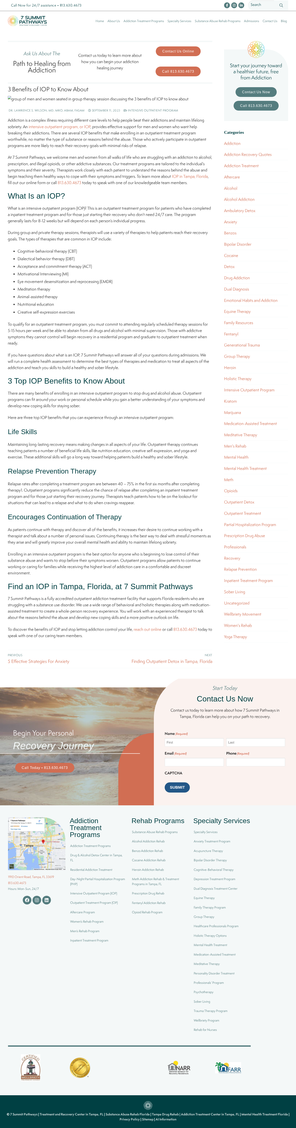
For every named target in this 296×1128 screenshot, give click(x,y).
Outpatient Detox (239, 502)
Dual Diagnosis (236, 289)
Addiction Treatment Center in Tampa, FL (210, 1114)
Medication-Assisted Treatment (250, 423)
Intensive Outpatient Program (152, 110)
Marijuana (232, 412)
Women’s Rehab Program (87, 921)
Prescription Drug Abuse (244, 535)
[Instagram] (234, 5)
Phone (237, 753)
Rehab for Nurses (205, 1030)
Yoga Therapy (235, 636)
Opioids (230, 490)
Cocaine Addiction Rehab (149, 860)
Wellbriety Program (206, 1020)
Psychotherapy (203, 992)
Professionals (235, 546)
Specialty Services (206, 832)
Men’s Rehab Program (84, 931)
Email (175, 753)
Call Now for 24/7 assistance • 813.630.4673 (46, 5)
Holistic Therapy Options (210, 935)
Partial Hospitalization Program (250, 524)
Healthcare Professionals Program (216, 926)
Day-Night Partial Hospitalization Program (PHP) (97, 881)
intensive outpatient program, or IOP (59, 126)
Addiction (232, 143)
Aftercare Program (82, 912)
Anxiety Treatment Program (212, 841)
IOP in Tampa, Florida (190, 176)
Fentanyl (231, 334)
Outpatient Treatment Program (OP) (94, 903)
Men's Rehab (235, 446)
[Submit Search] (281, 5)
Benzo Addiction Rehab (147, 851)
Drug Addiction (237, 277)
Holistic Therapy (238, 378)
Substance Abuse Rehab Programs (155, 832)
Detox (229, 266)
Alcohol (230, 188)
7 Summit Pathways (24, 1114)
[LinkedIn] (241, 5)
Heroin (230, 367)
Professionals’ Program (209, 983)
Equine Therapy (237, 311)
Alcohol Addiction (239, 199)
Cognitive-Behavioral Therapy (214, 870)
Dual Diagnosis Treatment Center (215, 888)
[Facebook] (227, 5)
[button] (178, 51)
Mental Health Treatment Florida (265, 1114)
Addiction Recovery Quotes (248, 154)
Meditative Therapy (240, 434)
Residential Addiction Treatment (91, 870)
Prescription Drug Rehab (148, 893)
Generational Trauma (242, 345)
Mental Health (236, 457)
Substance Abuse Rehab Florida (128, 1114)
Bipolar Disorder (237, 244)
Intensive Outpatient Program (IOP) (93, 893)
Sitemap (148, 1119)
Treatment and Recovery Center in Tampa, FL (72, 1114)
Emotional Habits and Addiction (251, 300)
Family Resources (238, 322)
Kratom (230, 401)
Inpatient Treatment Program (248, 580)
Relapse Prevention (240, 569)
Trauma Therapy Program (211, 1011)
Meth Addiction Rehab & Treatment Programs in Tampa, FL (155, 881)
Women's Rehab (238, 625)
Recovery (232, 558)
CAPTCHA (173, 772)
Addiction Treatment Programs (90, 846)
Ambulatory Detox (239, 210)
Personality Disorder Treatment (214, 973)
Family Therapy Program (210, 907)
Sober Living (234, 591)
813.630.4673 (69, 182)
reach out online (147, 629)
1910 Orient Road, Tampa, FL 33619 (31, 877)
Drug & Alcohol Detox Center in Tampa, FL (96, 857)
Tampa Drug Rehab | (166, 1114)
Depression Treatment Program (214, 879)
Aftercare (232, 177)
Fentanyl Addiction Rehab (149, 903)
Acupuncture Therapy (208, 851)
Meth (228, 479)
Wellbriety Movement (242, 614)
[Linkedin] (46, 900)
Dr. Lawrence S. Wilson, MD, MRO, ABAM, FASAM (46, 110)
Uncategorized (236, 603)
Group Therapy (237, 356)
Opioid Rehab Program (147, 912)
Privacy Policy (130, 1119)
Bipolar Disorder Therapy (210, 860)
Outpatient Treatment (242, 513)
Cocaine (231, 255)
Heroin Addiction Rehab (148, 870)
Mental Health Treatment (245, 468)
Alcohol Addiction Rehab (148, 841)
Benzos (230, 232)
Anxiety (230, 221)
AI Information (166, 1119)
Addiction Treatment (241, 165)
